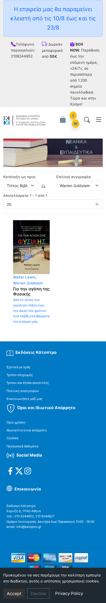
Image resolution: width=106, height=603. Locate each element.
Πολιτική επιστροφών (23, 391)
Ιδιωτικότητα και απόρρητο (27, 430)
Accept (14, 593)
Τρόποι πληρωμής (20, 375)
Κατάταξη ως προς (19, 177)
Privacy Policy (69, 593)
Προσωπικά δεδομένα (22, 446)
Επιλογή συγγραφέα (73, 177)
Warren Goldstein (28, 283)
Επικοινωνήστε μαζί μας (24, 399)
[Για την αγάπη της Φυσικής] (31, 247)
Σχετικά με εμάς (18, 367)
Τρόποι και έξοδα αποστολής (28, 383)
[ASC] (44, 185)
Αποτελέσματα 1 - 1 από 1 (25, 195)
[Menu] (99, 119)
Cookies (12, 438)
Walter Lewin (24, 277)
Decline (38, 593)
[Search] (87, 119)
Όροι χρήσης (16, 422)
